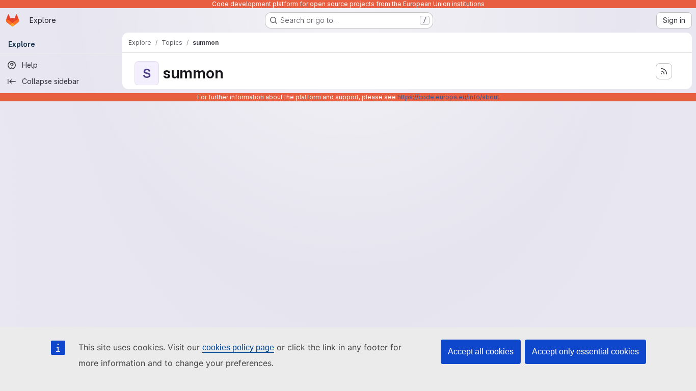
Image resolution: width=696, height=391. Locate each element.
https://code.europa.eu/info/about (448, 97)
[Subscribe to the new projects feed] (664, 71)
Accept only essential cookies (585, 351)
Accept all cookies (481, 351)
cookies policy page (238, 347)
